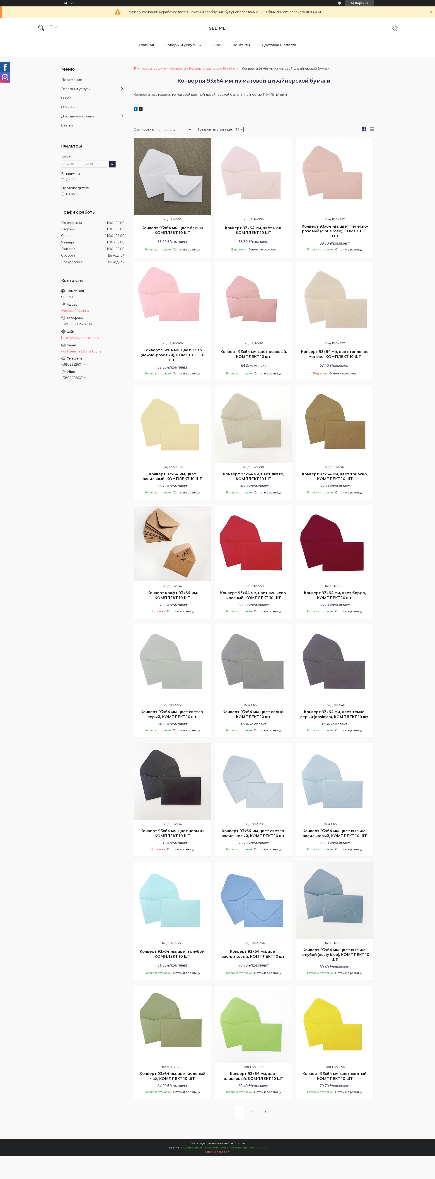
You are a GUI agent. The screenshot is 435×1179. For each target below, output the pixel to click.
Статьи (67, 125)
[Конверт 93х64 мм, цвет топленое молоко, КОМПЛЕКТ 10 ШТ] (334, 300)
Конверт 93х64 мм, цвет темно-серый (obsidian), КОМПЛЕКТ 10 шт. (334, 714)
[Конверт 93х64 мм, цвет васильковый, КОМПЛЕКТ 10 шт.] (253, 900)
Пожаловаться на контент (199, 1147)
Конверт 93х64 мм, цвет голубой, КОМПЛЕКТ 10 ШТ (172, 954)
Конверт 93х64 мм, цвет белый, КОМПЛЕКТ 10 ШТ (172, 230)
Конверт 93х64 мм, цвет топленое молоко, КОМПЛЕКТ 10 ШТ (335, 354)
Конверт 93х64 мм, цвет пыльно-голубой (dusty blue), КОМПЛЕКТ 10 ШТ (334, 955)
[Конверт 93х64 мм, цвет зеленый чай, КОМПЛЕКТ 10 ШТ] (172, 1024)
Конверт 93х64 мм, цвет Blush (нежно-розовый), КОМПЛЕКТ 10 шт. (172, 355)
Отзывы (68, 107)
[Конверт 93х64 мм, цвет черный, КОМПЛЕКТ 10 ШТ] (172, 781)
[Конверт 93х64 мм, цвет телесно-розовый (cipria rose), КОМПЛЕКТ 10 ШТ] (334, 176)
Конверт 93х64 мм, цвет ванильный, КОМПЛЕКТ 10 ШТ (172, 476)
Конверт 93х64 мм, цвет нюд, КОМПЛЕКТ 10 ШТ (253, 230)
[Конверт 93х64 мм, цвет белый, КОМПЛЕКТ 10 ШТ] (172, 176)
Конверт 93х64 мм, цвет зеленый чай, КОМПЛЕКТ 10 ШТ (172, 1076)
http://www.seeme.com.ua (82, 338)
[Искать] (41, 28)
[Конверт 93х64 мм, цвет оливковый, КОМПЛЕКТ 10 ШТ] (253, 1024)
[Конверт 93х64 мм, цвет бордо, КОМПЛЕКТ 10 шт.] (334, 543)
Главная (146, 45)
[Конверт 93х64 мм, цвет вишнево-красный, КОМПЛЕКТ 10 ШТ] (253, 543)
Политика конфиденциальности (243, 1147)
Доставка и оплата (279, 45)
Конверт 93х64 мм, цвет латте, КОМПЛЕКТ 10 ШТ (253, 476)
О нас (215, 45)
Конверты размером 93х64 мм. (213, 69)
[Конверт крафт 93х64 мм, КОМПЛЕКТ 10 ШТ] (172, 543)
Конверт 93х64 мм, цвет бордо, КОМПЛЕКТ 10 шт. (335, 595)
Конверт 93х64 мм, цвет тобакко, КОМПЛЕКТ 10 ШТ (335, 476)
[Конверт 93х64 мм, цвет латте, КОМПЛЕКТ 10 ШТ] (253, 424)
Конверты (178, 69)
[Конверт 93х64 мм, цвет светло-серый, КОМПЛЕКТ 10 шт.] (172, 662)
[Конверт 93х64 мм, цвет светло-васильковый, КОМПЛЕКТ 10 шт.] (253, 781)
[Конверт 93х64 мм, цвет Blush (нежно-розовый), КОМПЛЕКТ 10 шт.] (172, 300)
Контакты (241, 45)
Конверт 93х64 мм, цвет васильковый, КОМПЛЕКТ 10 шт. (253, 954)
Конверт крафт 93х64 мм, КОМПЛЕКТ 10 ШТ (172, 595)
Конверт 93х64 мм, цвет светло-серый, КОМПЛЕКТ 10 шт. (172, 714)
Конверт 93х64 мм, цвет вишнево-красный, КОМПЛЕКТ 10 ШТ (253, 595)
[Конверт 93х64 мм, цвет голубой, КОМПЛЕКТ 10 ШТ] (172, 900)
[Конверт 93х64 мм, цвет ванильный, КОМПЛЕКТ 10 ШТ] (172, 424)
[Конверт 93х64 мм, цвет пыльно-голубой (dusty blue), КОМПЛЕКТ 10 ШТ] (334, 900)
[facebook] (136, 110)
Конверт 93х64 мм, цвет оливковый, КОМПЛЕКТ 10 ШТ (253, 1076)
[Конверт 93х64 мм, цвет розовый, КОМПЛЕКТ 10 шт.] (253, 300)
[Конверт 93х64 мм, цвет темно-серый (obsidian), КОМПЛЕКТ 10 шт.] (334, 662)
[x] (141, 110)
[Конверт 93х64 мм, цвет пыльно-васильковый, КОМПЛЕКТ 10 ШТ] (334, 781)
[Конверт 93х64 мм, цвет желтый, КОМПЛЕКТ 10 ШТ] (334, 1024)
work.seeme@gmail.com (81, 351)
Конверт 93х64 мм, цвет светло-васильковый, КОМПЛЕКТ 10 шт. (253, 833)
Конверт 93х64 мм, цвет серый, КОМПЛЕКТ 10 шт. (253, 714)
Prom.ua (239, 1143)
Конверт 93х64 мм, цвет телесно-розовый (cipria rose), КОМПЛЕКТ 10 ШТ (335, 231)
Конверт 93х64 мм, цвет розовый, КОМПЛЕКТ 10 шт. (253, 354)
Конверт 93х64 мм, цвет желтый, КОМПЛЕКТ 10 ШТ (334, 1076)
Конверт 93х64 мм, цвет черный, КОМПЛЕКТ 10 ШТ (172, 833)
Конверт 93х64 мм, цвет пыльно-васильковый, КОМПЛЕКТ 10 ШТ (334, 833)
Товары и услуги (181, 45)
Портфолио (71, 80)
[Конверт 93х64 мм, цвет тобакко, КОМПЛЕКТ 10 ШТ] (334, 424)
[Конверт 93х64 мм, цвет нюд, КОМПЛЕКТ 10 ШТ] (253, 176)
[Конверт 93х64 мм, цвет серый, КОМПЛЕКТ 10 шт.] (253, 662)
